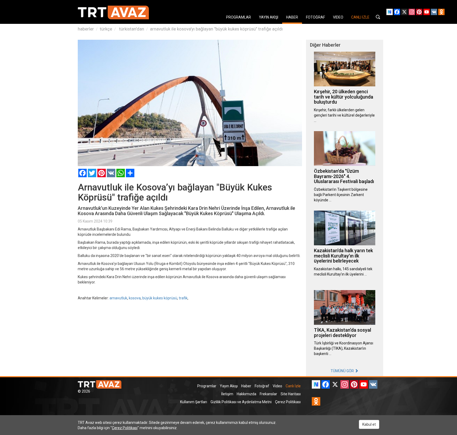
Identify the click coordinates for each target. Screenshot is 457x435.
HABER (292, 17)
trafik (183, 298)
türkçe (106, 29)
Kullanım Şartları (193, 402)
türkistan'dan (131, 29)
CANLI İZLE (360, 17)
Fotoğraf (262, 386)
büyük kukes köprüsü (159, 298)
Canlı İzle (293, 386)
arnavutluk (118, 298)
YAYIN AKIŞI (268, 17)
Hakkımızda (246, 394)
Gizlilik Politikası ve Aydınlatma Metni (241, 402)
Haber (246, 386)
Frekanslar (268, 394)
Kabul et (369, 424)
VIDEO (338, 17)
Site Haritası (291, 394)
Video (277, 386)
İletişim (227, 394)
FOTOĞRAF (315, 17)
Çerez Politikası (288, 402)
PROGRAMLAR (238, 17)
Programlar (206, 386)
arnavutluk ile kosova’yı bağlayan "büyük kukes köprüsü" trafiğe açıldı (216, 29)
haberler (86, 29)
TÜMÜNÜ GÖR (343, 371)
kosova (135, 298)
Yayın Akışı (229, 386)
